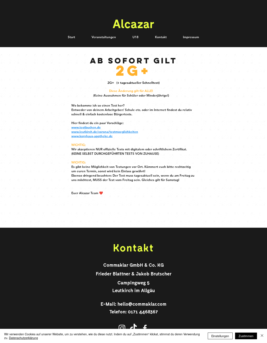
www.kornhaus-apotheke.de (92, 136)
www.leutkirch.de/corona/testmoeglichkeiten (104, 132)
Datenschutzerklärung (23, 338)
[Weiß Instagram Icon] (121, 328)
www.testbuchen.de (86, 127)
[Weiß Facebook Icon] (144, 328)
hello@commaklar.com (141, 304)
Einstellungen (220, 336)
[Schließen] (261, 336)
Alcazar (133, 23)
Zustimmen (246, 336)
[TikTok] (133, 328)
